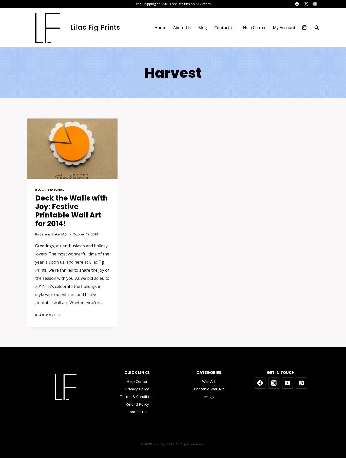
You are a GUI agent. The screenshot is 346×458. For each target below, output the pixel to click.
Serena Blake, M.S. (54, 234)
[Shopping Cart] (304, 27)
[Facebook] (297, 4)
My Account (284, 27)
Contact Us (225, 27)
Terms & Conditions (137, 396)
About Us (182, 27)
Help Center (254, 27)
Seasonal (56, 189)
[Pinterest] (301, 383)
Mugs (209, 396)
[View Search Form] (314, 27)
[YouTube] (287, 383)
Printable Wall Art (209, 388)
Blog (202, 27)
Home (160, 27)
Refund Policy (137, 404)
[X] (306, 4)
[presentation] (72, 148)
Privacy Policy (137, 388)
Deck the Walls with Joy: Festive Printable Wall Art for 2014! (71, 211)
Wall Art (209, 381)
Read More (48, 315)
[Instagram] (315, 4)
